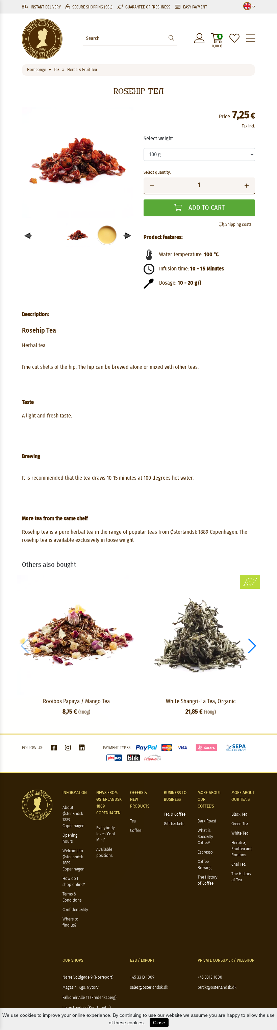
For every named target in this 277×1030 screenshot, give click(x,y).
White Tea (239, 833)
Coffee (135, 831)
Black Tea (239, 814)
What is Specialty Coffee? (205, 837)
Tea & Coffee (174, 814)
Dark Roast (207, 821)
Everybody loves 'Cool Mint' (105, 834)
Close (159, 1022)
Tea (133, 821)
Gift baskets (174, 824)
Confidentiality (75, 910)
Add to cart (206, 208)
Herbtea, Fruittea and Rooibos (242, 849)
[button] (127, 235)
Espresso (205, 852)
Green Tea (239, 824)
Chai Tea (238, 864)
